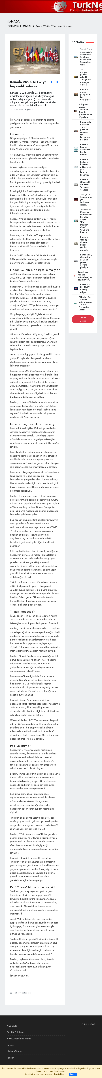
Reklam (10, 1045)
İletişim (10, 1057)
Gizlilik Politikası (15, 1032)
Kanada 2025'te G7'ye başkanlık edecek (54, 26)
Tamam (73, 1074)
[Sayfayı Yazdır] (57, 82)
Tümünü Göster (82, 319)
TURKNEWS (13, 26)
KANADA (27, 26)
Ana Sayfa (12, 1026)
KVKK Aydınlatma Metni (19, 1038)
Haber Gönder (14, 1051)
